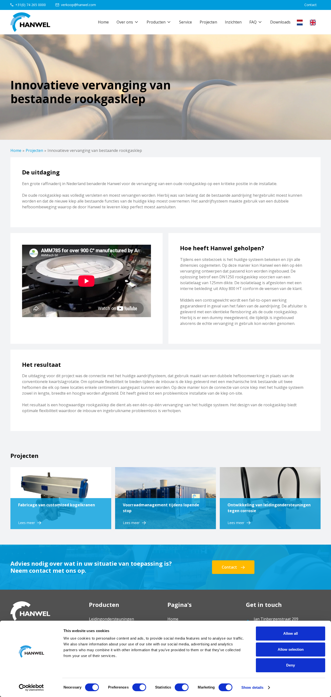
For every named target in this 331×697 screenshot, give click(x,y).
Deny (290, 665)
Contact (310, 4)
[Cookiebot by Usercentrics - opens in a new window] (31, 687)
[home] (30, 22)
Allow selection (291, 649)
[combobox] (300, 22)
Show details (252, 687)
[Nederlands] (300, 22)
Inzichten (233, 22)
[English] (314, 22)
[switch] (139, 687)
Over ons (125, 22)
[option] (314, 22)
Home (103, 22)
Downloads (280, 22)
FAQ (253, 22)
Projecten (208, 22)
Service (185, 22)
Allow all (290, 633)
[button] (128, 22)
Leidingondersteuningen (111, 619)
